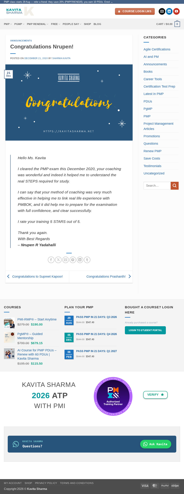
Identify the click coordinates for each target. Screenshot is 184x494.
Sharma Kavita (61, 58)
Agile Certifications (157, 49)
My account (13, 483)
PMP (7, 24)
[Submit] (175, 185)
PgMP (148, 109)
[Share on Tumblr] (87, 260)
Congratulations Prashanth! (106, 276)
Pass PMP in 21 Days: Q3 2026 (96, 317)
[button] (168, 24)
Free (54, 24)
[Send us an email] (162, 11)
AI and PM (151, 56)
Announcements (21, 40)
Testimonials (152, 166)
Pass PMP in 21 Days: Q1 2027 (96, 351)
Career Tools (153, 79)
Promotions (152, 136)
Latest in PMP (154, 94)
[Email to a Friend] (65, 260)
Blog (97, 24)
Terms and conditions (77, 483)
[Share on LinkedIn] (80, 260)
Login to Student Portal (145, 330)
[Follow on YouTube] (176, 11)
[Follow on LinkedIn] (169, 11)
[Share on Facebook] (51, 260)
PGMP (18, 24)
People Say (71, 24)
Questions (151, 143)
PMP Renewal (36, 24)
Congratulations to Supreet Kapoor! (37, 276)
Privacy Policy (46, 483)
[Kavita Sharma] (20, 11)
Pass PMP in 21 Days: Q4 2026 (96, 334)
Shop (87, 24)
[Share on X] (58, 260)
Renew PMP (153, 151)
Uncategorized (154, 173)
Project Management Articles (158, 126)
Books (148, 71)
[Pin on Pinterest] (73, 260)
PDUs (148, 101)
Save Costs (152, 158)
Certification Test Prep (159, 86)
